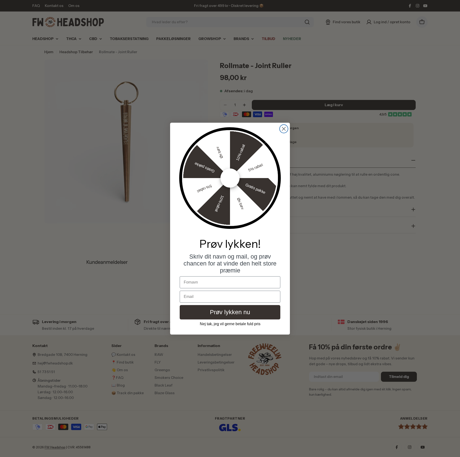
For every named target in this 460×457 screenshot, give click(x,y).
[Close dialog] (284, 129)
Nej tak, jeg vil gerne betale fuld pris (230, 324)
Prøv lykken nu (230, 312)
